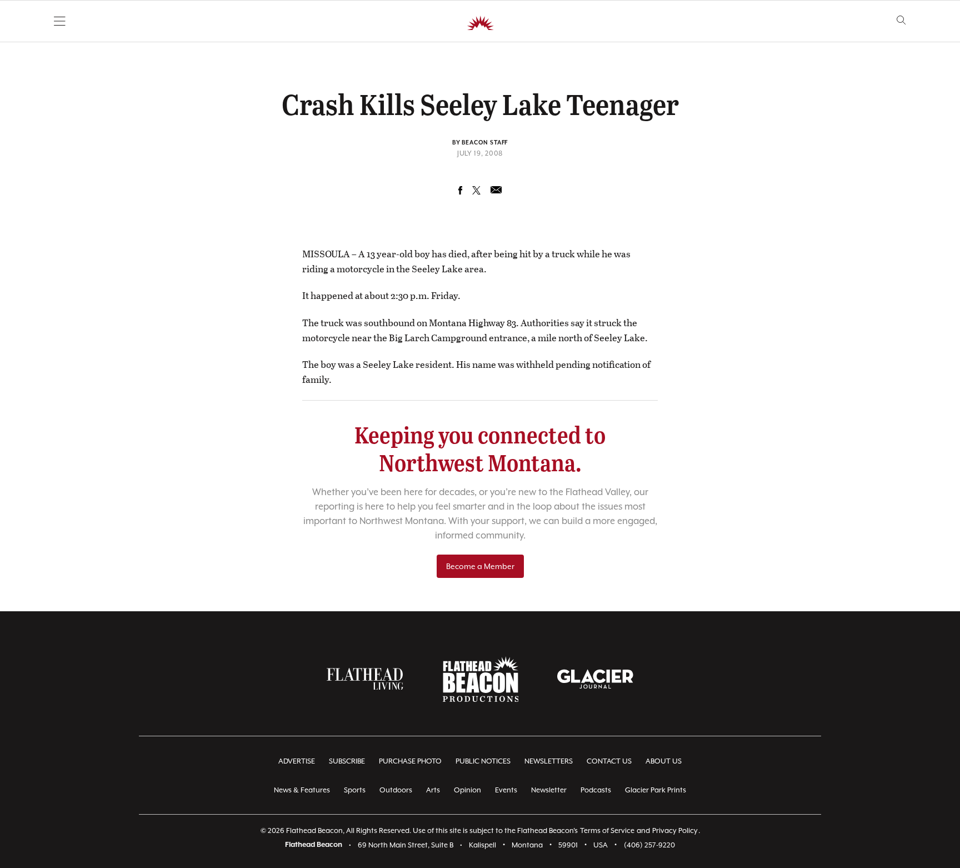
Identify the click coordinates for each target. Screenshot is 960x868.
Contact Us (609, 761)
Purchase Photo (410, 761)
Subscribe (347, 761)
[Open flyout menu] (60, 21)
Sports (355, 790)
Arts (433, 790)
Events (506, 790)
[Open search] (901, 20)
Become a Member (480, 566)
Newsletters (548, 761)
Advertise (296, 761)
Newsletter (549, 790)
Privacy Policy (675, 830)
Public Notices (483, 761)
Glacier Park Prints (655, 790)
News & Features (302, 790)
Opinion (467, 790)
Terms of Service (607, 830)
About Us (664, 761)
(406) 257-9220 (649, 845)
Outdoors (395, 790)
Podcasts (596, 790)
